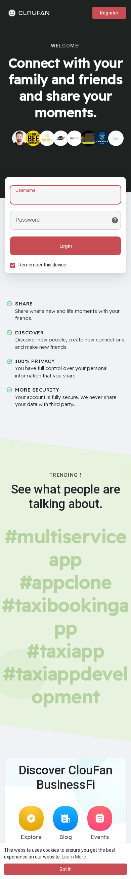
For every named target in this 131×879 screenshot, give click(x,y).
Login (65, 246)
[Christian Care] (102, 138)
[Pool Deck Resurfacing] (74, 138)
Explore (31, 837)
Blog (65, 837)
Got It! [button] (65, 869)
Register (109, 12)
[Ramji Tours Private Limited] (47, 138)
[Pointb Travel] (88, 138)
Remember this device (42, 264)
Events (100, 837)
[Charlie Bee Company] (33, 138)
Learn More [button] (74, 856)
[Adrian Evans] (20, 138)
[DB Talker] (61, 138)
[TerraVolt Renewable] (116, 138)
